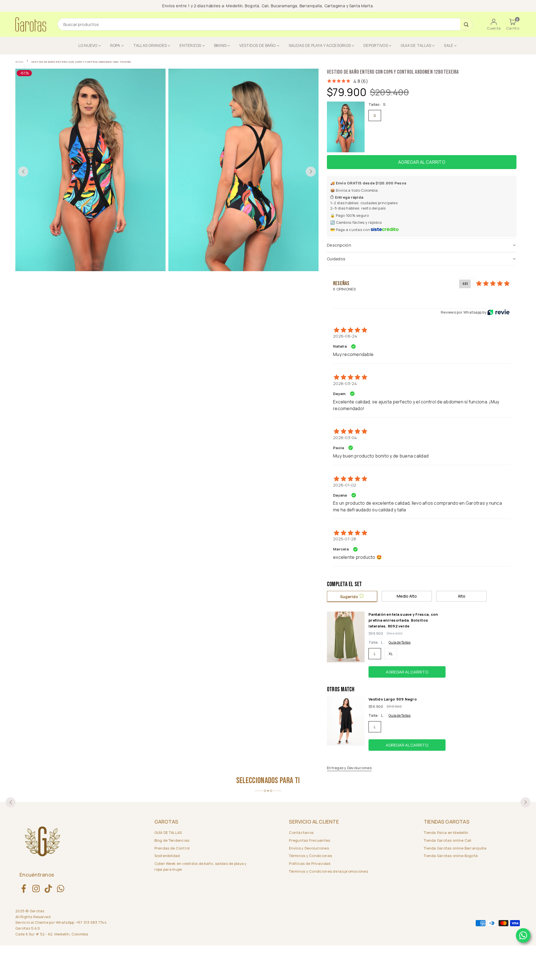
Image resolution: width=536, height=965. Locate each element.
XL (391, 653)
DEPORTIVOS (375, 45)
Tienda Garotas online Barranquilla (455, 848)
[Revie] (498, 312)
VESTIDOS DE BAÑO (257, 45)
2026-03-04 (345, 437)
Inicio (19, 62)
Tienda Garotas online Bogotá (451, 855)
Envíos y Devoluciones (309, 848)
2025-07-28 (344, 539)
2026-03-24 (345, 383)
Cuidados (336, 258)
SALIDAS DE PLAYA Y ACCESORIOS (320, 45)
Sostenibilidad (167, 855)
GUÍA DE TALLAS (168, 832)
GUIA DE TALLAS (416, 45)
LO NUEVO (87, 45)
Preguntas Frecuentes (309, 840)
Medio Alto (407, 596)
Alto (461, 596)
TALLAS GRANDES (150, 45)
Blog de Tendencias (172, 840)
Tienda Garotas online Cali (448, 840)
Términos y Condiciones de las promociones (328, 871)
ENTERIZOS (190, 45)
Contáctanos (301, 832)
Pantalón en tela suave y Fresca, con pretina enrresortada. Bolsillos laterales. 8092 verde (403, 620)
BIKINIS (220, 45)
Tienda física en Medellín (446, 832)
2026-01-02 (344, 485)
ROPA (115, 45)
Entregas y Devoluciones (349, 767)
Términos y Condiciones (310, 855)
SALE (448, 45)
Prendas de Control (172, 848)
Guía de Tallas (400, 642)
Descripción (339, 245)
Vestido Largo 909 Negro (392, 699)
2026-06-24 (345, 336)
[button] (512, 24)
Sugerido (349, 596)
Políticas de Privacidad (309, 863)
